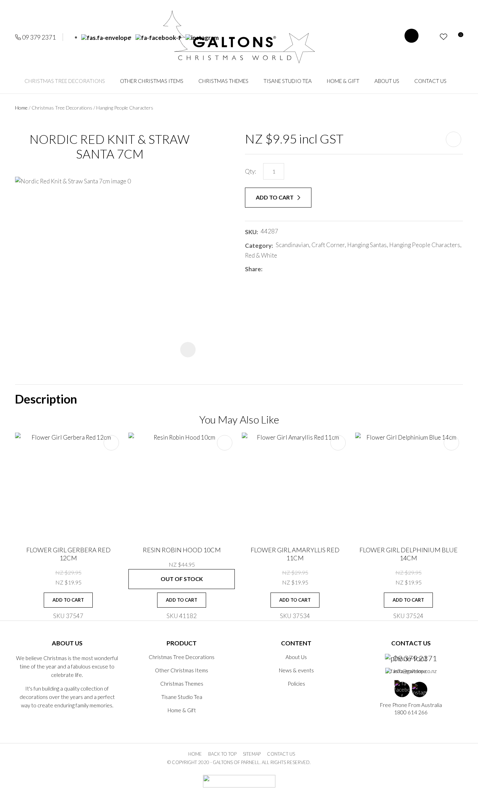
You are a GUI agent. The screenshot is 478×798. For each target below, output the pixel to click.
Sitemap (252, 754)
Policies (296, 683)
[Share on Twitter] (275, 269)
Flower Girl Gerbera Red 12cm (68, 554)
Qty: (250, 171)
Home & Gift (343, 81)
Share (253, 269)
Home (21, 108)
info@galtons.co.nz (415, 671)
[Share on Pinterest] (296, 269)
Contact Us (430, 81)
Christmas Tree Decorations (64, 81)
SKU (250, 232)
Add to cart (275, 197)
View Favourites (443, 37)
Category (258, 245)
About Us (386, 81)
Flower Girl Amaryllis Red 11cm (295, 554)
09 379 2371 (39, 37)
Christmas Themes (223, 81)
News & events (296, 670)
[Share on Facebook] (266, 269)
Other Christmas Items (151, 81)
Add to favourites (111, 442)
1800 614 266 (411, 712)
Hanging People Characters (124, 108)
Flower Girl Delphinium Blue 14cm (408, 554)
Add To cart (68, 600)
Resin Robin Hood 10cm (182, 550)
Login (431, 37)
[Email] (286, 269)
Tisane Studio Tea (287, 81)
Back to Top (222, 754)
